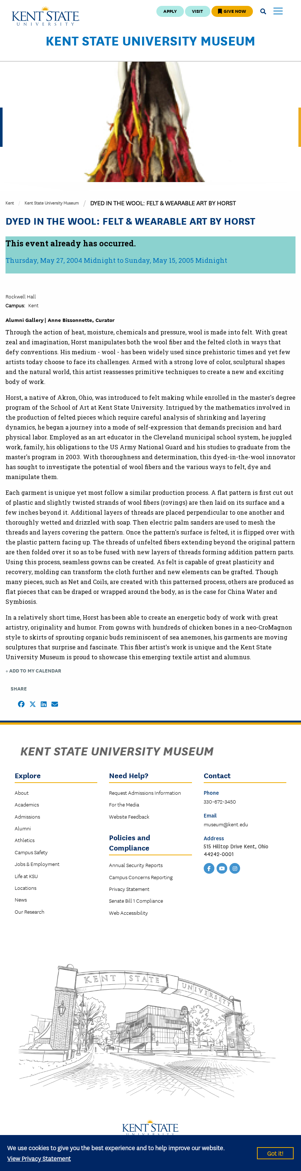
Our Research (29, 911)
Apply (170, 11)
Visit (197, 11)
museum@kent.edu (226, 824)
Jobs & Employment (37, 864)
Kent (10, 202)
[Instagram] (234, 868)
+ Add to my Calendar (33, 670)
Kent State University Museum (150, 40)
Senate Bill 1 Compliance (136, 900)
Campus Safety (31, 852)
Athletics (25, 840)
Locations (25, 888)
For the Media (124, 804)
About (22, 792)
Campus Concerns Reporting (141, 877)
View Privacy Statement (39, 1158)
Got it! (275, 1152)
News (21, 899)
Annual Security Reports (136, 865)
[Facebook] (209, 868)
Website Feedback (129, 816)
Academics (27, 804)
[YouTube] (222, 868)
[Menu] (278, 11)
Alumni (23, 828)
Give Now (234, 11)
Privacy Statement (129, 889)
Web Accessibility (128, 913)
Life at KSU (26, 876)
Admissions (27, 816)
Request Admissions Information (145, 792)
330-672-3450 (220, 801)
